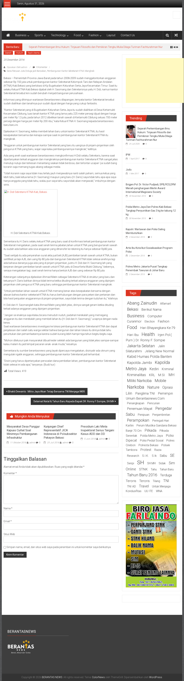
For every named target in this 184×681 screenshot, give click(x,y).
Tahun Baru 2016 (142, 475)
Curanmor (134, 321)
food (132, 327)
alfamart (165, 303)
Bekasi (132, 309)
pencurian (153, 403)
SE (172, 455)
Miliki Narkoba (139, 380)
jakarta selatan (141, 345)
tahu (154, 469)
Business (20, 35)
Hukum (19, 53)
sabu (163, 456)
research (133, 455)
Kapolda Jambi (139, 362)
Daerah (8, 53)
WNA (159, 491)
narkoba (135, 387)
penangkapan (135, 403)
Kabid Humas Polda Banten (149, 356)
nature (153, 387)
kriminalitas (136, 375)
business (135, 315)
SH (140, 462)
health (148, 334)
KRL (152, 375)
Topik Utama (34, 53)
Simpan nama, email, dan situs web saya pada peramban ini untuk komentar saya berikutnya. (58, 547)
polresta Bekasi (148, 445)
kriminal (168, 369)
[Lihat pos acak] (176, 35)
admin (32, 442)
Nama (8, 508)
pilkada (151, 430)
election (150, 321)
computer (155, 316)
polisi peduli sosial (151, 440)
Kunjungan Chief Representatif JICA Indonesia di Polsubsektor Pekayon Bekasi (60, 432)
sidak (162, 463)
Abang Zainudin (142, 303)
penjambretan (161, 414)
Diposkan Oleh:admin (17, 67)
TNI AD (131, 486)
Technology (58, 35)
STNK (143, 469)
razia (157, 450)
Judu (129, 169)
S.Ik (154, 455)
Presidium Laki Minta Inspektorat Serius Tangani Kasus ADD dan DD (97, 430)
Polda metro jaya (151, 435)
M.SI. (161, 375)
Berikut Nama (151, 310)
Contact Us (128, 35)
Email (8, 521)
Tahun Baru (167, 469)
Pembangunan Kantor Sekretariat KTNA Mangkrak (70, 71)
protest (145, 450)
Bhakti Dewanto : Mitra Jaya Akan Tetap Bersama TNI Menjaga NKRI (46, 391)
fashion (163, 321)
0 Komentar (41, 67)
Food (77, 35)
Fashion (94, 35)
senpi (130, 463)
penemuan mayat (139, 409)
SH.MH (151, 463)
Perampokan (138, 420)
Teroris (144, 481)
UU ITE (148, 491)
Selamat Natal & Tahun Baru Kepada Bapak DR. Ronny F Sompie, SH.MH (73, 401)
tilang (156, 481)
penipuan (143, 414)
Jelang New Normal (159, 351)
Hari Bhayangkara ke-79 (157, 328)
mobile (160, 380)
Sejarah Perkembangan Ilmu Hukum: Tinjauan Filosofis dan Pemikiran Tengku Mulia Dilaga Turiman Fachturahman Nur (96, 47)
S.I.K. (145, 455)
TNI (166, 481)
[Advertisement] (155, 80)
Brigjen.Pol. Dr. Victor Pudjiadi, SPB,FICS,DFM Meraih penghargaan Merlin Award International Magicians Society (151, 188)
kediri (154, 369)
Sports (38, 35)
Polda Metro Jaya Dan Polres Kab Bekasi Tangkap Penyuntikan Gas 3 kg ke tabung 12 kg (151, 210)
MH (171, 375)
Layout (111, 35)
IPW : (128, 154)
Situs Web (9, 534)
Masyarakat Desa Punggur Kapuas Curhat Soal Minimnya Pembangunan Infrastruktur (23, 432)
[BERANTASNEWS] (20, 646)
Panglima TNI (145, 393)
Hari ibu (133, 335)
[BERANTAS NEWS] (8, 35)
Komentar (10, 473)
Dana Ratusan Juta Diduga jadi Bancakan (26, 71)
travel (144, 486)
